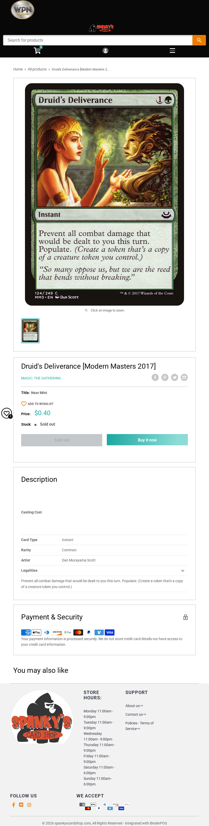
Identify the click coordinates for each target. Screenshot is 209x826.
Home (18, 69)
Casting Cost (31, 512)
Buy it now (147, 440)
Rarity (26, 550)
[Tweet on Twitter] (174, 377)
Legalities (29, 570)
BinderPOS (158, 823)
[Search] (199, 40)
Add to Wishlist (40, 404)
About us (132, 706)
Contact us (134, 714)
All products (37, 69)
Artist (25, 560)
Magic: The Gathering (41, 378)
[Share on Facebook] (155, 377)
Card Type (29, 540)
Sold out (61, 440)
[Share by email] (184, 377)
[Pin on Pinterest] (164, 377)
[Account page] (105, 50)
